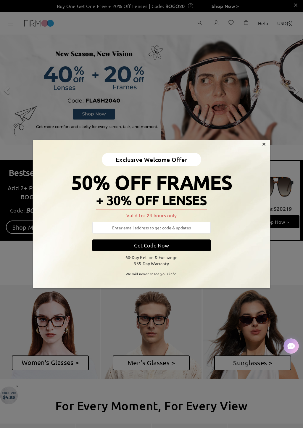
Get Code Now (151, 245)
